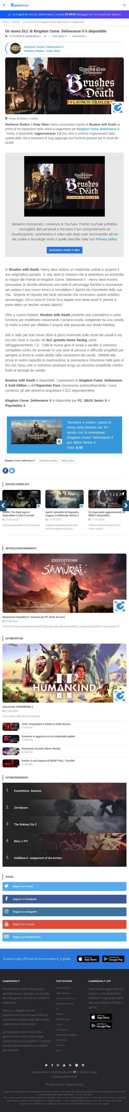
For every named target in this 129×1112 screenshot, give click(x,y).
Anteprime (61, 1040)
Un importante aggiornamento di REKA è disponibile (107, 514)
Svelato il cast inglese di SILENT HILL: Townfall (48, 760)
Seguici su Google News (27, 936)
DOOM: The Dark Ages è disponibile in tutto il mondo (18, 514)
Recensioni (62, 1030)
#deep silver (67, 460)
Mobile (59, 1014)
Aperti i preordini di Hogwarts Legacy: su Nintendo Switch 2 (62, 514)
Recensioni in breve (66, 1035)
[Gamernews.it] (19, 5)
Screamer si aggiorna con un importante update (48, 736)
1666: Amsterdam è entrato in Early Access (46, 724)
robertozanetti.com (64, 1076)
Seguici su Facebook (24, 899)
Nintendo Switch (65, 1004)
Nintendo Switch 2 (66, 998)
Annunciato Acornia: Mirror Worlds (41, 748)
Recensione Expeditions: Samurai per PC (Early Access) (34, 617)
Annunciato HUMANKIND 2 (18, 706)
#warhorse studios (48, 460)
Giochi (59, 1024)
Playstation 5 (79, 36)
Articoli (60, 1045)
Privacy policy (106, 239)
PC (45, 36)
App (58, 1051)
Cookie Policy (75, 1084)
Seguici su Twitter (23, 886)
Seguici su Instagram (25, 911)
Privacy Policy (55, 1084)
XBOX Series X (59, 36)
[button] (5, 471)
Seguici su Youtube (23, 924)
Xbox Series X (63, 993)
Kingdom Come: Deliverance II (98, 129)
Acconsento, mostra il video (64, 250)
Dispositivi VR (63, 1019)
